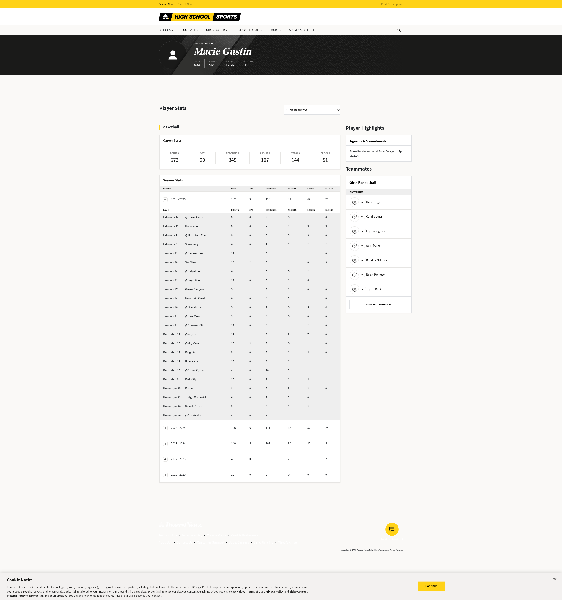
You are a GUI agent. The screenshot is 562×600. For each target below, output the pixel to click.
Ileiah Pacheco (373, 275)
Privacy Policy (192, 535)
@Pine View (181, 316)
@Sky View (181, 343)
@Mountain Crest (185, 235)
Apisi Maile (370, 246)
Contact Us (184, 542)
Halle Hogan (371, 202)
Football (188, 30)
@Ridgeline (181, 271)
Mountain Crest (184, 298)
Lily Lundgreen (373, 231)
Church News (185, 4)
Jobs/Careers (239, 542)
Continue (431, 586)
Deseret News (166, 4)
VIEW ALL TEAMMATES (379, 304)
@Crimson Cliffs (184, 325)
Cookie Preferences (245, 535)
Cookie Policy (217, 535)
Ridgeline (180, 352)
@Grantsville (182, 415)
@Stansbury (182, 307)
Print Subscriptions (392, 4)
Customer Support (210, 542)
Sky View (179, 262)
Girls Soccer (215, 30)
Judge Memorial (184, 397)
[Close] (555, 580)
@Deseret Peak (184, 253)
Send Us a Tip (264, 542)
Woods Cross (182, 406)
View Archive (287, 542)
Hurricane (180, 226)
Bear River (180, 361)
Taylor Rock (371, 289)
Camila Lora (371, 217)
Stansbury (180, 244)
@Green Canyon (184, 217)
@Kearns (180, 334)
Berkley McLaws (374, 260)
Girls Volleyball (248, 30)
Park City (179, 379)
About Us (165, 542)
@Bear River (182, 280)
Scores (302, 30)
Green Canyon (183, 289)
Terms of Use (168, 535)
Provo (178, 388)
